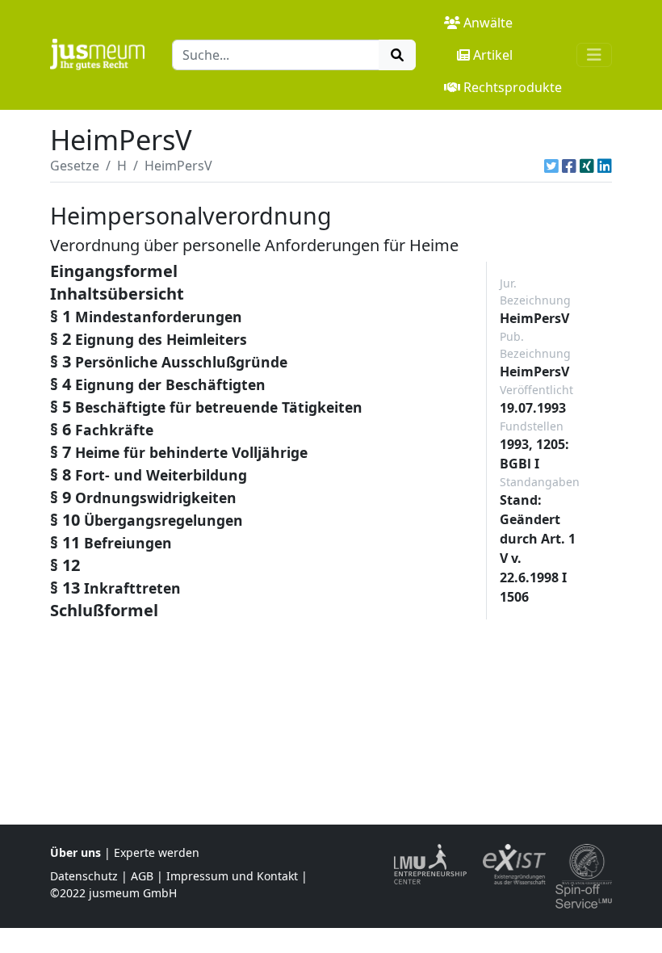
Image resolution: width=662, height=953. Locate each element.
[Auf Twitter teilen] (551, 165)
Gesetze (74, 165)
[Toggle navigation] (594, 55)
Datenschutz (84, 876)
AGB (142, 876)
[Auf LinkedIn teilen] (604, 165)
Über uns (75, 852)
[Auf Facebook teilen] (569, 165)
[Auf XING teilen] (587, 165)
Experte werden (156, 852)
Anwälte (488, 22)
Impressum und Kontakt (232, 876)
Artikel (493, 55)
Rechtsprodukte (512, 87)
